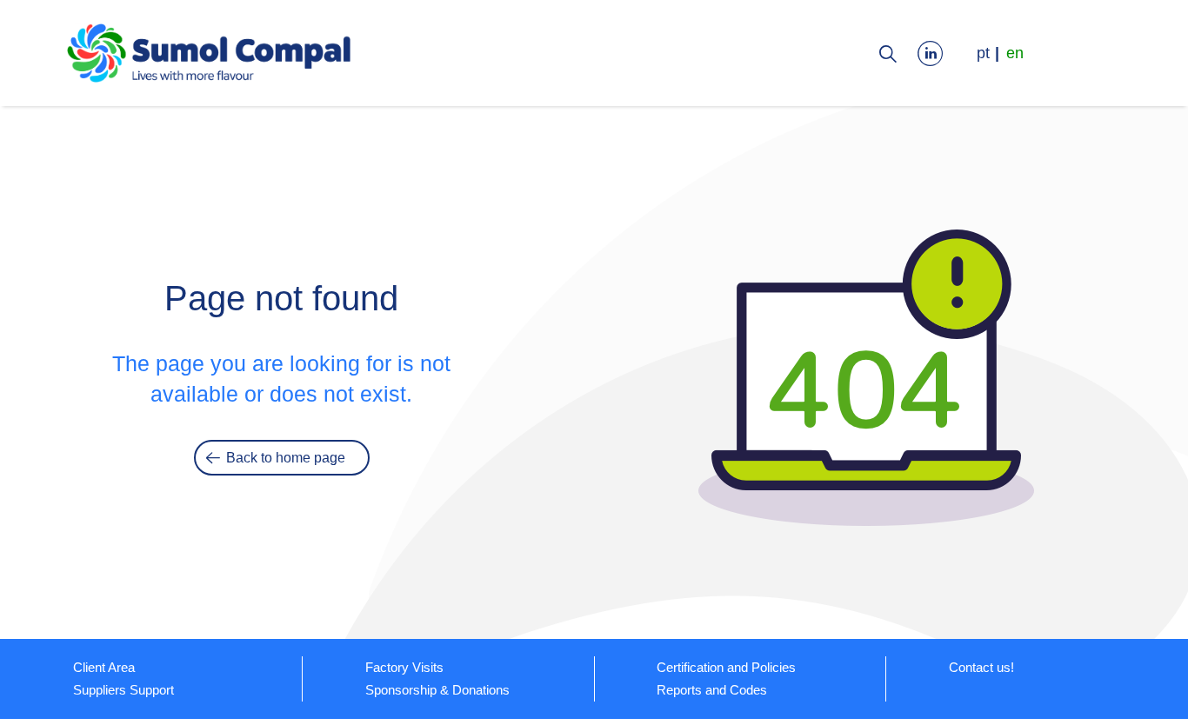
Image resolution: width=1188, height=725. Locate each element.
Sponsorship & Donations (437, 689)
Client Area (104, 667)
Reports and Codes (712, 689)
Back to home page (285, 457)
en (1015, 53)
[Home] (209, 56)
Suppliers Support (123, 689)
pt (983, 53)
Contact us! (981, 667)
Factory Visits (404, 667)
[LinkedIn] (935, 53)
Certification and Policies (726, 667)
